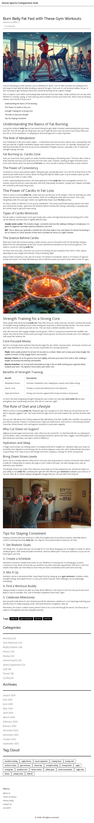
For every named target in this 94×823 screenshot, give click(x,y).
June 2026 (8, 704)
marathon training (11, 761)
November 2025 (11, 734)
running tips (9, 770)
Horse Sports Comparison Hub (20, 3)
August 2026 (9, 695)
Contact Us (7, 804)
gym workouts (26, 618)
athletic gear (50, 770)
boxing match (67, 765)
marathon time (22, 770)
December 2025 (10, 730)
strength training (52, 765)
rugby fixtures (26, 761)
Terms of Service (9, 797)
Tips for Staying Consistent (15, 118)
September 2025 (11, 743)
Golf (7, 669)
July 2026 (7, 699)
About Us (6, 793)
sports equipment (41, 761)
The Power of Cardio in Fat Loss (17, 107)
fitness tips (38, 765)
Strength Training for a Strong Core (19, 111)
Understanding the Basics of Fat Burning (21, 103)
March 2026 (9, 717)
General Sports (12, 660)
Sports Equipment (14, 664)
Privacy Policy (8, 800)
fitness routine (36, 770)
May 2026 (8, 708)
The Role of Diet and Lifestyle (16, 114)
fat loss (38, 618)
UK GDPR (7, 808)
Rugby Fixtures (12, 647)
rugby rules (80, 770)
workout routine (10, 765)
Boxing (8, 656)
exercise (47, 618)
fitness (7, 774)
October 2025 (9, 739)
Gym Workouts (12, 642)
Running (9, 638)
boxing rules (69, 761)
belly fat (14, 618)
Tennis (8, 673)
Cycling (8, 678)
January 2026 (9, 726)
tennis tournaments (65, 770)
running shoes (56, 761)
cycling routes (18, 774)
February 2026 (10, 721)
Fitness (8, 651)
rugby (78, 765)
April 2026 (8, 712)
